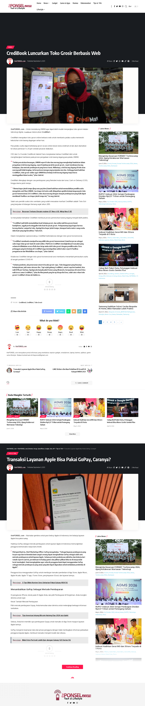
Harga (101, 276)
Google (131, 273)
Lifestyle (101, 314)
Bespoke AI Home (114, 312)
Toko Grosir (38, 302)
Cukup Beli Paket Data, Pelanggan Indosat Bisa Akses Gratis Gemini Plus (118, 269)
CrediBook (27, 132)
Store (123, 240)
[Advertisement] (72, 29)
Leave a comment (83, 383)
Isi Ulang (114, 276)
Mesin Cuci (108, 314)
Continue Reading (72, 667)
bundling (111, 273)
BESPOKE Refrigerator (128, 312)
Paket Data (117, 240)
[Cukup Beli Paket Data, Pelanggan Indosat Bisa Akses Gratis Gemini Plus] (122, 407)
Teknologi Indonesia (105, 204)
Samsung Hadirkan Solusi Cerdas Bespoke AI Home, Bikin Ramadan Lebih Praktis (118, 307)
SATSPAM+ (132, 276)
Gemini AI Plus (124, 273)
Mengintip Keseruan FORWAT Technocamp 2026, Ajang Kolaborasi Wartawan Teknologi (118, 158)
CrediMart (30, 302)
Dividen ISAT (113, 202)
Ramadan (119, 314)
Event (109, 163)
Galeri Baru (116, 237)
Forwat (114, 163)
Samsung (126, 314)
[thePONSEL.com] (20, 6)
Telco (114, 204)
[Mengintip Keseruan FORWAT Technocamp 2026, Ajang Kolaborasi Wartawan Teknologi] (22, 407)
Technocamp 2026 (104, 166)
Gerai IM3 (130, 237)
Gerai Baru (123, 237)
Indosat (120, 202)
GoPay (25, 538)
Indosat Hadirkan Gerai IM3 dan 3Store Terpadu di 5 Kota (116, 233)
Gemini (116, 273)
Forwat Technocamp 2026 (125, 163)
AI (108, 202)
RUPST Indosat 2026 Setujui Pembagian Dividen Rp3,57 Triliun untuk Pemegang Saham (117, 196)
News (10, 47)
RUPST (129, 202)
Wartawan (114, 166)
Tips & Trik (12, 453)
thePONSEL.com (19, 61)
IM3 (104, 276)
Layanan (106, 240)
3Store (110, 237)
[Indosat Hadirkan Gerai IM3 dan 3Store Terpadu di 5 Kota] (89, 407)
